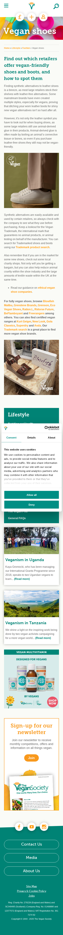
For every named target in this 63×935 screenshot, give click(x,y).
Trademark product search (33, 247)
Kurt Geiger (24, 321)
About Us (31, 871)
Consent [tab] (11, 437)
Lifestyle (16, 48)
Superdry (22, 325)
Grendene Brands (25, 305)
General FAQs (17, 518)
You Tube (31, 826)
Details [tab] (31, 437)
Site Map (31, 886)
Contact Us (31, 844)
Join (31, 17)
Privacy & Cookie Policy (31, 891)
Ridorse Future (44, 309)
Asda (37, 325)
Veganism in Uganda (24, 559)
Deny (32, 504)
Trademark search (15, 329)
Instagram (44, 826)
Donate (20, 17)
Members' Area (43, 17)
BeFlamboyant (13, 313)
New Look (38, 321)
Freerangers (37, 313)
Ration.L (27, 309)
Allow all (32, 494)
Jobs (32, 895)
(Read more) (21, 579)
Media (31, 857)
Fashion (26, 48)
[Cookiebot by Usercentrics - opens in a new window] (45, 428)
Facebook (19, 826)
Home (7, 48)
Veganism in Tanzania (25, 623)
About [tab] (51, 437)
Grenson (43, 305)
